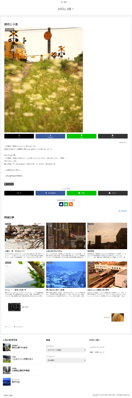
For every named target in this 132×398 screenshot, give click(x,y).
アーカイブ (50, 356)
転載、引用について (97, 352)
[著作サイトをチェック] (61, 204)
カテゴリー (50, 346)
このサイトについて (97, 347)
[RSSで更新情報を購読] (71, 204)
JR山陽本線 (10, 184)
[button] (113, 136)
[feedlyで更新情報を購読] (66, 204)
